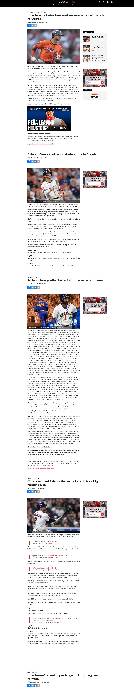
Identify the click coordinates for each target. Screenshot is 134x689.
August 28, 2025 (54, 542)
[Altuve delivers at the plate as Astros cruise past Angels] (86, 58)
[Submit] (116, 2)
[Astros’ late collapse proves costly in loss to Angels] (53, 185)
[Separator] (35, 25)
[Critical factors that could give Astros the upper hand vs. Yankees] (86, 39)
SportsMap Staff (31, 22)
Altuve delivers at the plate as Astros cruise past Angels (98, 57)
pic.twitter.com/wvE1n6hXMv (46, 614)
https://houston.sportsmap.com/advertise (40, 468)
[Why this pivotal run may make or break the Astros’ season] (53, 311)
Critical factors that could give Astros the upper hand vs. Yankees (98, 38)
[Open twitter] (104, 1)
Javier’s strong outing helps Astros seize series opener (65, 280)
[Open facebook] (100, 1)
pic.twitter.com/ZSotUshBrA (49, 540)
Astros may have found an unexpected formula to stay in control (98, 47)
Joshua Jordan (104, 40)
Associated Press (95, 40)
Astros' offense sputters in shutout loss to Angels (61, 154)
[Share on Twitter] (32, 25)
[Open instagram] (112, 1)
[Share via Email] (35, 161)
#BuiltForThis (46, 553)
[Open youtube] (108, 1)
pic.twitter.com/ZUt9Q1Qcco (59, 553)
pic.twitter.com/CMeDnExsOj (47, 563)
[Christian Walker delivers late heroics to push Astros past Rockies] (53, 515)
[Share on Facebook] (29, 25)
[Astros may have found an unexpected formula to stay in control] (86, 48)
